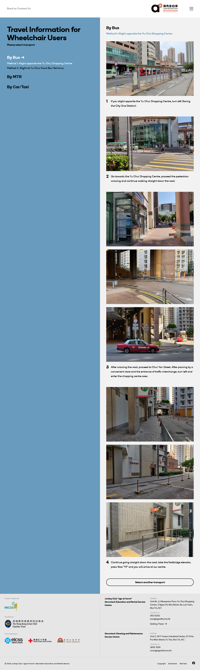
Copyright (161, 664)
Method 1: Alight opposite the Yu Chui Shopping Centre (39, 63)
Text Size (183, 664)
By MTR (14, 76)
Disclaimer (172, 664)
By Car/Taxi (18, 86)
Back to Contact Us (19, 8)
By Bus (13, 57)
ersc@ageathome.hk (160, 619)
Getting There (157, 624)
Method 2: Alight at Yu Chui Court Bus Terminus (35, 68)
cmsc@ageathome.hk (161, 650)
